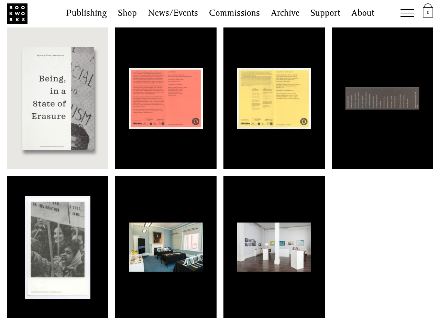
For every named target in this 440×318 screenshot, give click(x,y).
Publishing (86, 14)
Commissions (234, 14)
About (362, 14)
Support (325, 14)
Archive (285, 14)
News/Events (173, 14)
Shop (127, 14)
